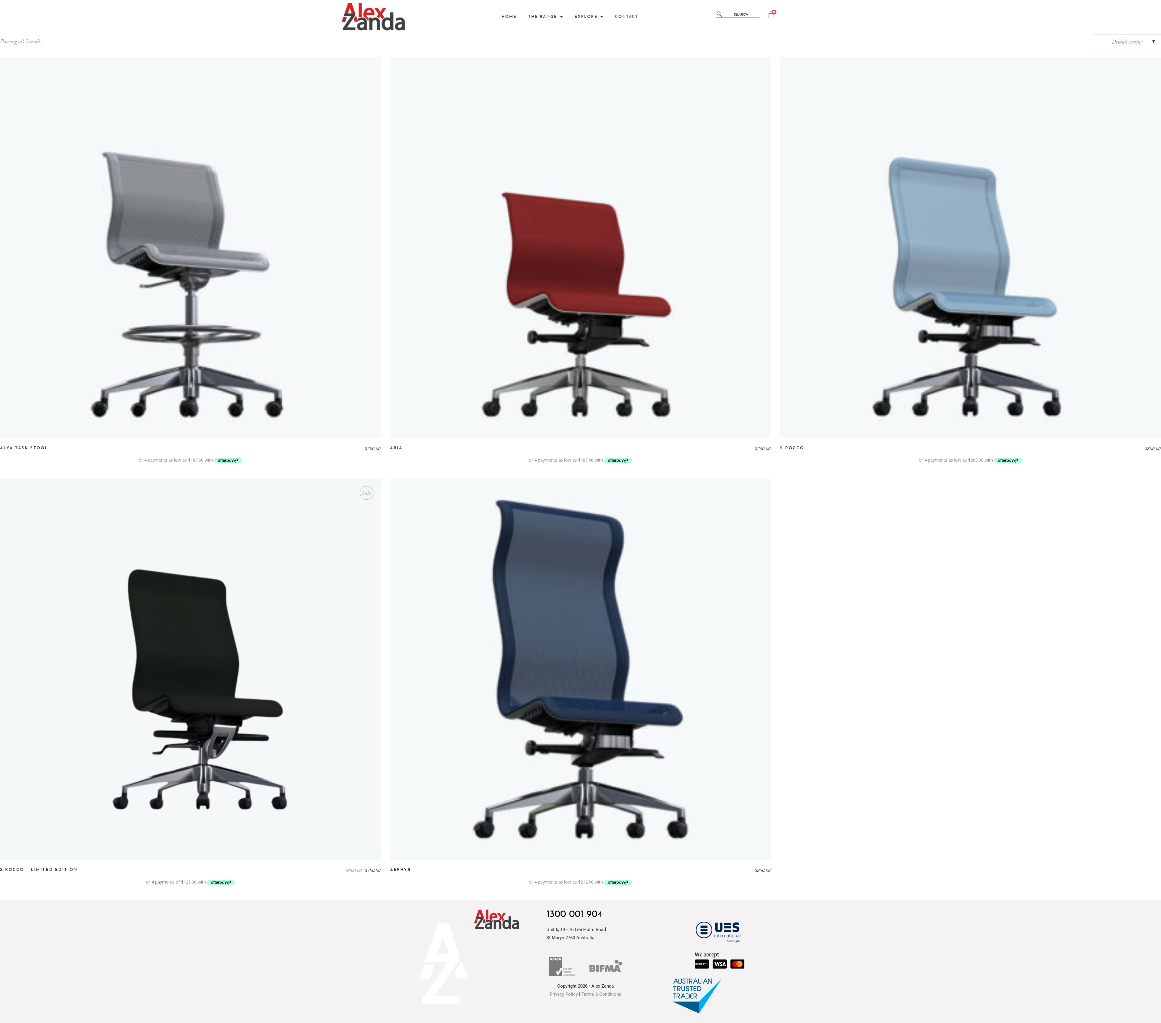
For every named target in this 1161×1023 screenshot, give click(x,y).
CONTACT (626, 17)
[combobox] (1127, 41)
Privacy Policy (564, 994)
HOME (509, 17)
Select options (190, 247)
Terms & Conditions (601, 994)
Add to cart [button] (190, 669)
